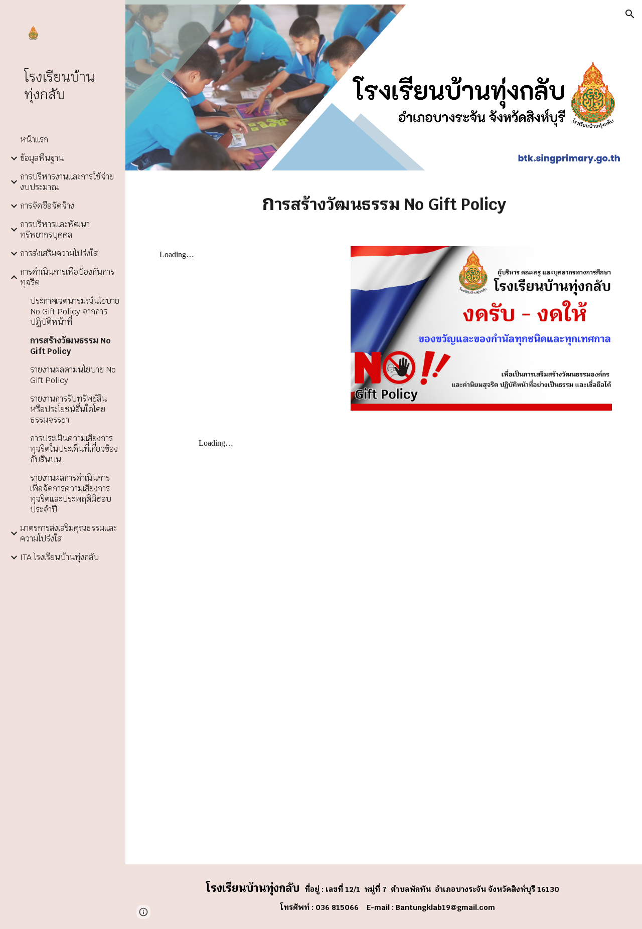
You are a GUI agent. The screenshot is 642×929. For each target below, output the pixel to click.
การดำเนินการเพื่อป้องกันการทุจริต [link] (67, 277)
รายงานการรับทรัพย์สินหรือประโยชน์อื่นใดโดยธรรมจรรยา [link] (68, 409)
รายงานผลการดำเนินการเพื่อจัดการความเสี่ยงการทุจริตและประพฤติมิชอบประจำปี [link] (70, 494)
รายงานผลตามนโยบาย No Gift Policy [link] (73, 375)
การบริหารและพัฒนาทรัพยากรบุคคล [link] (55, 229)
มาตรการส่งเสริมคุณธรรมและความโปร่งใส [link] (68, 533)
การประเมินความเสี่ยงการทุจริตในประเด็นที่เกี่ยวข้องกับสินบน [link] (74, 449)
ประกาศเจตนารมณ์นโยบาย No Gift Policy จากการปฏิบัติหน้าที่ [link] (74, 311)
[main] (383, 202)
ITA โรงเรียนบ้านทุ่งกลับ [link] (59, 557)
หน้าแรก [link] (34, 139)
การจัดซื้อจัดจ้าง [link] (47, 206)
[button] (630, 14)
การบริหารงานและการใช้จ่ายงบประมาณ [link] (67, 182)
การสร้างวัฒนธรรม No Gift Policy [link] (70, 345)
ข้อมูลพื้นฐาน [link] (42, 158)
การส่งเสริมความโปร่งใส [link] (59, 253)
